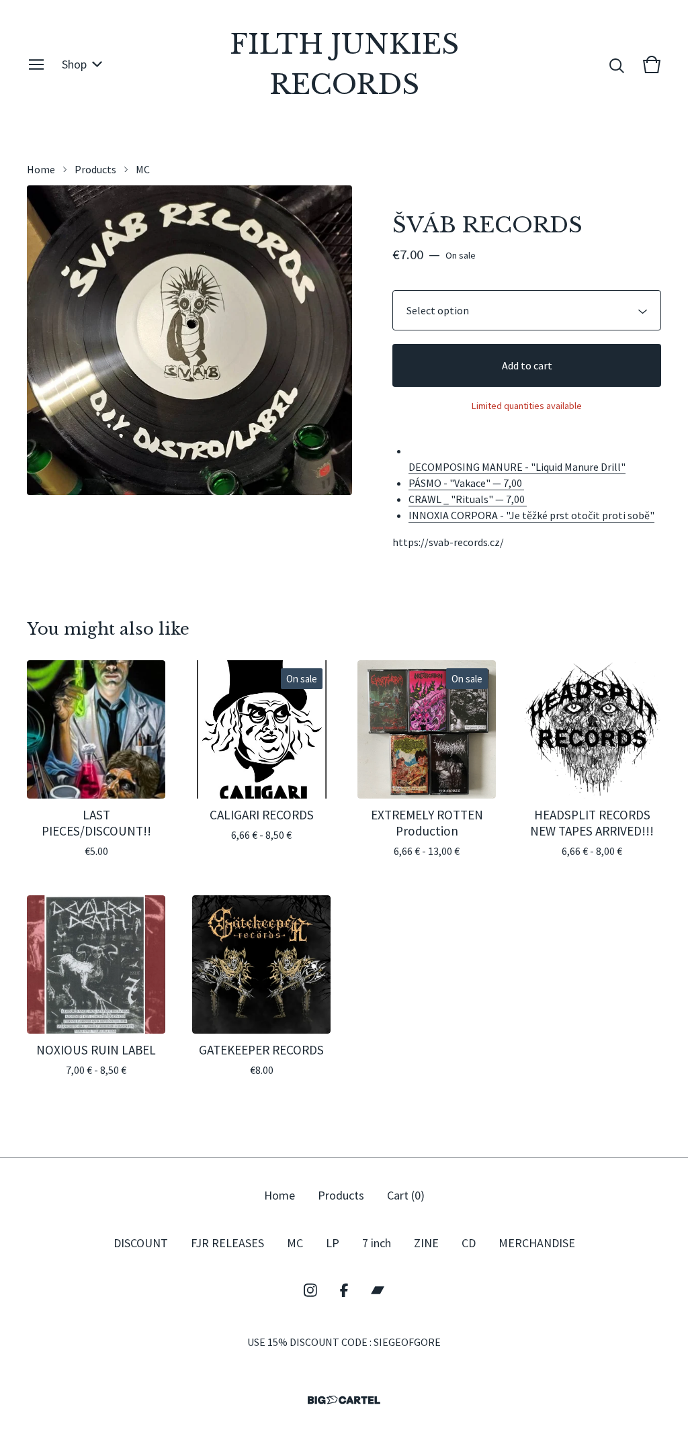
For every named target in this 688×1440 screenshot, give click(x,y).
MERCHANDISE (537, 1243)
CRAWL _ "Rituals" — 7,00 (467, 499)
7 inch (376, 1243)
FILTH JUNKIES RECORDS (344, 64)
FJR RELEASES (227, 1243)
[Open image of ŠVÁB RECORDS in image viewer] (189, 340)
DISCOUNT (141, 1243)
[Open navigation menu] (36, 64)
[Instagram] (310, 1290)
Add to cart (527, 365)
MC (143, 169)
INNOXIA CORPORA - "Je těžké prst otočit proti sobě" (531, 515)
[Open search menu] (617, 64)
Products (95, 169)
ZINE (426, 1243)
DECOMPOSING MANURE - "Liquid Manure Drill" (517, 467)
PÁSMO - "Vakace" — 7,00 (466, 483)
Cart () (406, 1195)
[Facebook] (344, 1290)
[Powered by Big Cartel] (344, 1400)
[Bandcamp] (378, 1290)
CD (469, 1243)
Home (41, 169)
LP (332, 1243)
